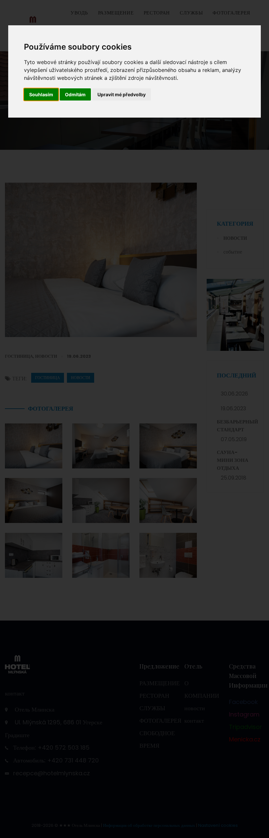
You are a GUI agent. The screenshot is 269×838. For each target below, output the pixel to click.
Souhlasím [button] (41, 94)
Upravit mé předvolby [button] (121, 94)
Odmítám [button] (75, 94)
